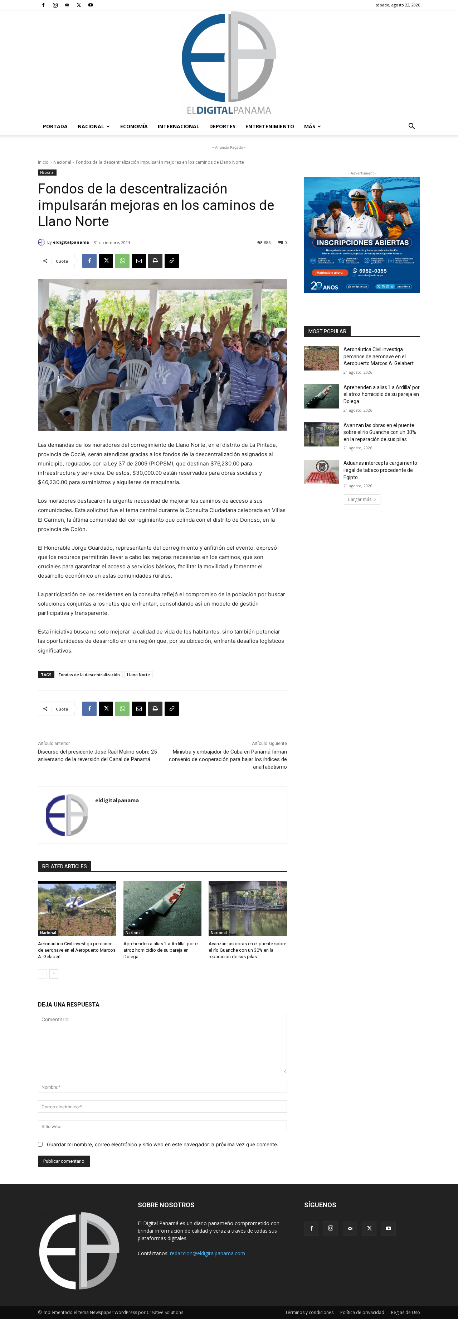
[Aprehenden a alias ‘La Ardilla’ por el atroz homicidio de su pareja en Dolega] (162, 908)
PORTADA (55, 126)
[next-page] (53, 974)
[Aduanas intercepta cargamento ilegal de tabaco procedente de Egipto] (321, 472)
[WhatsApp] (122, 261)
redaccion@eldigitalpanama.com (207, 1253)
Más (309, 126)
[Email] (139, 261)
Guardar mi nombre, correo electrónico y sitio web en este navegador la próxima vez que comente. (162, 1144)
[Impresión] (155, 261)
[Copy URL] (172, 261)
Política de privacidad (362, 1312)
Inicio (43, 162)
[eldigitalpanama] (42, 242)
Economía (134, 126)
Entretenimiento (269, 126)
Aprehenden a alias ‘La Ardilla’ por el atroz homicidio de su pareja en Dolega (161, 950)
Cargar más (359, 499)
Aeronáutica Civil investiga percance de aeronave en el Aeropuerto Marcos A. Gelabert (77, 950)
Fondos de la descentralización (89, 674)
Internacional (178, 126)
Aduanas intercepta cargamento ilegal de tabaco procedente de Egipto (380, 470)
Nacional (91, 126)
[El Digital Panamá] (229, 64)
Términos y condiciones (309, 1312)
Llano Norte (138, 674)
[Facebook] (43, 5)
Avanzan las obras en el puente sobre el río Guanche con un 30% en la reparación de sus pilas (247, 950)
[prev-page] (42, 974)
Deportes (222, 126)
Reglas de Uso (405, 1312)
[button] (411, 127)
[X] (78, 5)
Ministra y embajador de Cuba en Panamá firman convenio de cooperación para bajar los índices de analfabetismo (228, 759)
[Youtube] (90, 5)
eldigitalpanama (71, 242)
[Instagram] (55, 5)
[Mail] (67, 5)
